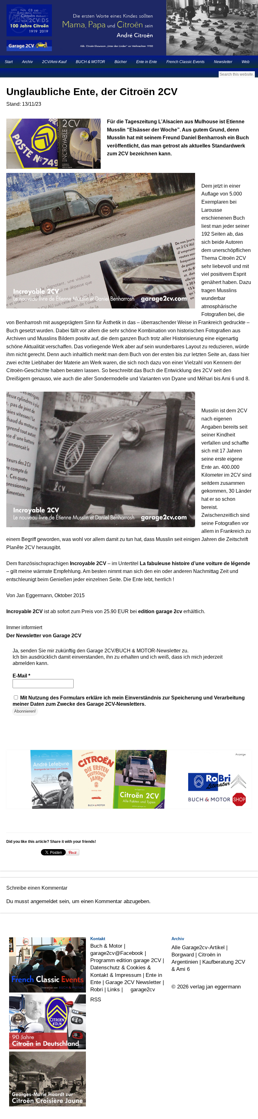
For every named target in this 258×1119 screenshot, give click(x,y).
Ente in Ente (146, 62)
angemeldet (44, 901)
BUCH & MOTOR (90, 62)
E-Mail (21, 675)
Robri (96, 989)
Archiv (27, 62)
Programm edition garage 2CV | (127, 960)
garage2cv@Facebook (116, 953)
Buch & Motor (106, 946)
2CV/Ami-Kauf (54, 62)
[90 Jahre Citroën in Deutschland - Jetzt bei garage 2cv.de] (47, 1047)
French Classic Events (185, 62)
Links (113, 989)
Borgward (182, 954)
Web (246, 62)
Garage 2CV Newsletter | (134, 982)
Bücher (121, 62)
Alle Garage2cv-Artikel (198, 947)
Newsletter (223, 62)
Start (9, 62)
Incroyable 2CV (24, 611)
